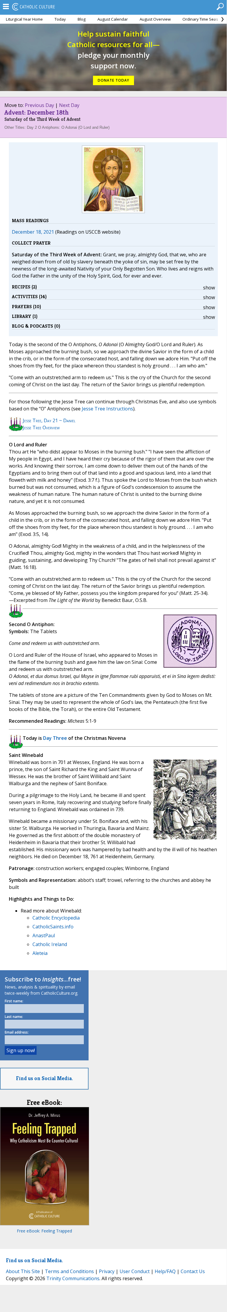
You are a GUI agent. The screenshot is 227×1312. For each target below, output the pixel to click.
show (209, 287)
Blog (82, 19)
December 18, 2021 (33, 232)
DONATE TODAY (113, 80)
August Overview (155, 19)
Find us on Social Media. (44, 1078)
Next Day (69, 105)
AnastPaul (43, 935)
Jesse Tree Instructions (107, 408)
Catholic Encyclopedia (56, 918)
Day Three (55, 738)
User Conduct (135, 1271)
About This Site (23, 1271)
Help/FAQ (165, 1271)
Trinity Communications (72, 1278)
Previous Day (39, 105)
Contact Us (193, 1271)
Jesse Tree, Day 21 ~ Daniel (49, 420)
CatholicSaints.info (53, 926)
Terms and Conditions (69, 1271)
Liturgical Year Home (24, 19)
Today (60, 19)
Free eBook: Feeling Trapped (44, 1231)
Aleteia (40, 953)
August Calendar (112, 19)
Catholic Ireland (49, 944)
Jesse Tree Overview (41, 427)
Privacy (107, 1271)
